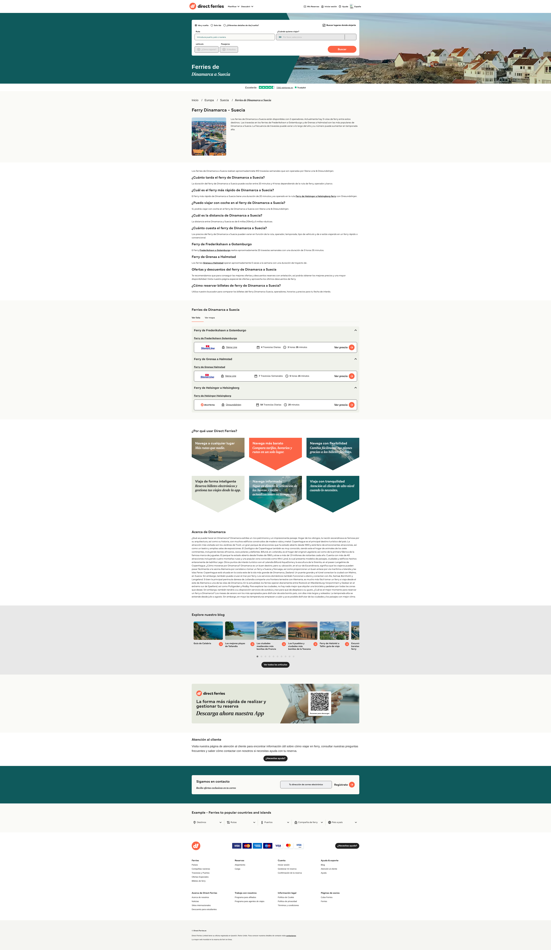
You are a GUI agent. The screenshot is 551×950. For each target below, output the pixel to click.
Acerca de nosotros (200, 897)
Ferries (324, 901)
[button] (275, 330)
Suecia (224, 100)
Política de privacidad (287, 901)
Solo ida (217, 25)
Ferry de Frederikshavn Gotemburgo (215, 338)
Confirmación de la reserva (290, 873)
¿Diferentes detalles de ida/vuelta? (243, 25)
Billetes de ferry (198, 881)
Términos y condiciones (288, 905)
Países (195, 865)
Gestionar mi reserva (287, 869)
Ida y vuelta (203, 25)
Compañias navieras (201, 869)
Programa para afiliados (245, 897)
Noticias (195, 901)
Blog (323, 865)
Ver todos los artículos (275, 665)
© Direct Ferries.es (199, 931)
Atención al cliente (329, 869)
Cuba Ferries (326, 897)
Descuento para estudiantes (204, 909)
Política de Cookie (286, 897)
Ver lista (196, 318)
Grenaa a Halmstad (213, 263)
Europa (209, 100)
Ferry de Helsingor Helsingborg (212, 395)
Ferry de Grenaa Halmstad (209, 367)
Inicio (195, 100)
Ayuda (323, 873)
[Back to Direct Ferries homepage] (206, 6)
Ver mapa (210, 318)
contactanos (291, 936)
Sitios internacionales (201, 905)
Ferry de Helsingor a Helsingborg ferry (316, 196)
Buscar (342, 49)
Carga (237, 869)
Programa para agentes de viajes (249, 901)
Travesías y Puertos (200, 873)
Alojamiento (240, 865)
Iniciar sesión (284, 865)
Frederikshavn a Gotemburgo (215, 250)
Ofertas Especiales (200, 877)
